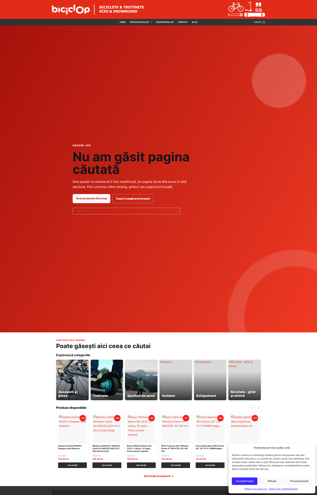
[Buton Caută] (177, 211)
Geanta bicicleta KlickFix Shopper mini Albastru (70, 447)
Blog (194, 22)
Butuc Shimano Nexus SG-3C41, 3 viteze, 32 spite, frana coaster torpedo (139, 448)
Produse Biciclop (139, 22)
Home (123, 22)
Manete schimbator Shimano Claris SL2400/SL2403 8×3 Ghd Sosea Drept (106, 448)
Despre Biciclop (165, 22)
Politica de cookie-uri (255, 488)
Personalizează (299, 481)
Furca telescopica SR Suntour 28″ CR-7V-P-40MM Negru (210, 447)
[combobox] (123, 211)
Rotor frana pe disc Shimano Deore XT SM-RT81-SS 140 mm (175, 448)
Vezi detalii (72, 465)
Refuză (272, 481)
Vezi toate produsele (159, 476)
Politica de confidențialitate (283, 488)
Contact (183, 22)
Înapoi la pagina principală (133, 198)
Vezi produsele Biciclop (91, 198)
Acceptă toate (244, 481)
